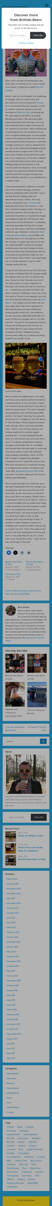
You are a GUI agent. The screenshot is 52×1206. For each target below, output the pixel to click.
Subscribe (38, 35)
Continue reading (26, 43)
